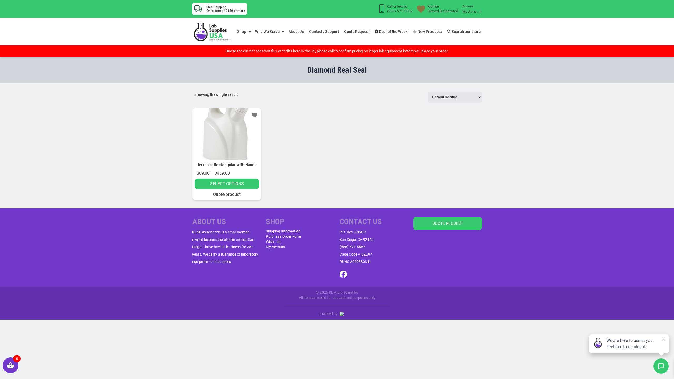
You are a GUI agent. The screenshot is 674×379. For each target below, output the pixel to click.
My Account (472, 11)
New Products (429, 31)
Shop (241, 31)
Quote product (227, 194)
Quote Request (356, 31)
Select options (227, 183)
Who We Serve (267, 31)
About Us (296, 31)
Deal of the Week (392, 31)
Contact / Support (324, 31)
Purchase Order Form (283, 236)
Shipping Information (283, 231)
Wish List (273, 242)
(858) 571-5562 (352, 247)
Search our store (466, 31)
